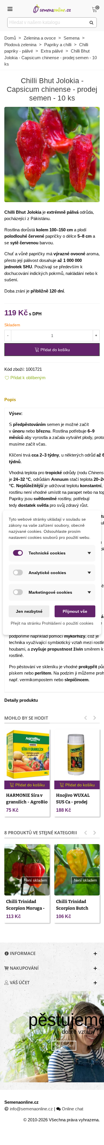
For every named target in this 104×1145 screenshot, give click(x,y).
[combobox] (47, 22)
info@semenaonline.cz (31, 1108)
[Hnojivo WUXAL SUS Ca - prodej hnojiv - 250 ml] (77, 755)
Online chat (72, 1108)
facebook (64, 1046)
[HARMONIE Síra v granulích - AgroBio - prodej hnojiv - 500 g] (27, 755)
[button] (85, 718)
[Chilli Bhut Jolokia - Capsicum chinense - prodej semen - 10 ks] (52, 153)
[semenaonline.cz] (52, 8)
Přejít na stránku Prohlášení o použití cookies (52, 623)
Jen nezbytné (29, 611)
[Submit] (91, 22)
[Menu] (9, 8)
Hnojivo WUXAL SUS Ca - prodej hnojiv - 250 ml (73, 802)
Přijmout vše (75, 611)
